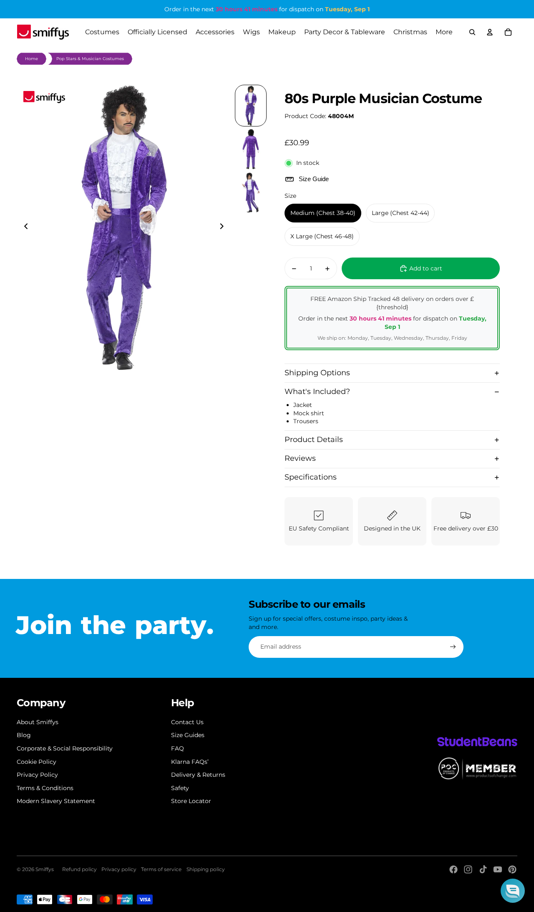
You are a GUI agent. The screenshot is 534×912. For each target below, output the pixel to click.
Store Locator (191, 801)
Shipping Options (317, 372)
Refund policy (79, 869)
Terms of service (161, 869)
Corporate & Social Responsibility (65, 748)
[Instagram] (468, 869)
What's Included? (317, 391)
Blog (24, 735)
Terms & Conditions (45, 788)
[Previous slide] (23, 227)
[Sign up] (453, 646)
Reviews (300, 458)
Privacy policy (118, 869)
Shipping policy (205, 869)
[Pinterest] (512, 869)
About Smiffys (37, 722)
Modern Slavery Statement (56, 801)
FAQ (177, 748)
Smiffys (44, 869)
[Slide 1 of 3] (251, 106)
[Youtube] (498, 869)
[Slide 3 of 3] (251, 192)
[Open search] (472, 32)
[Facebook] (453, 869)
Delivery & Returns (198, 774)
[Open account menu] (490, 32)
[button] (513, 891)
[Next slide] (224, 227)
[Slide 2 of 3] (251, 149)
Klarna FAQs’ (190, 761)
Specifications (311, 477)
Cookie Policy (36, 761)
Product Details (314, 439)
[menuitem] (444, 32)
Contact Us (187, 722)
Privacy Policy (37, 774)
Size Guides (187, 735)
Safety (180, 788)
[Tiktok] (483, 869)
